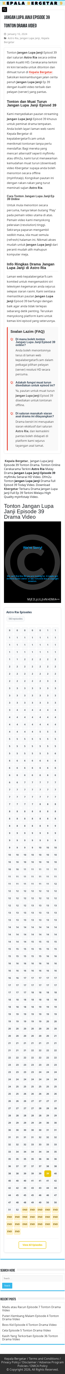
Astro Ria (13, 38)
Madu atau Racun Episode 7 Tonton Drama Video (31, 1308)
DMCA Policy (38, 1366)
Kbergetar (11, 489)
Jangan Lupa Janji (30, 38)
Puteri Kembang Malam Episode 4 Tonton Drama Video (30, 1317)
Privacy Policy (10, 1362)
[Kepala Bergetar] (32, 3)
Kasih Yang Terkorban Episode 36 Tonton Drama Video (30, 1337)
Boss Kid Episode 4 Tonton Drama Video (29, 1325)
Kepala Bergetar (40, 72)
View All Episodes (32, 1245)
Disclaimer (29, 1362)
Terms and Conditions (44, 1359)
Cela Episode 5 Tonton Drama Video (26, 1330)
